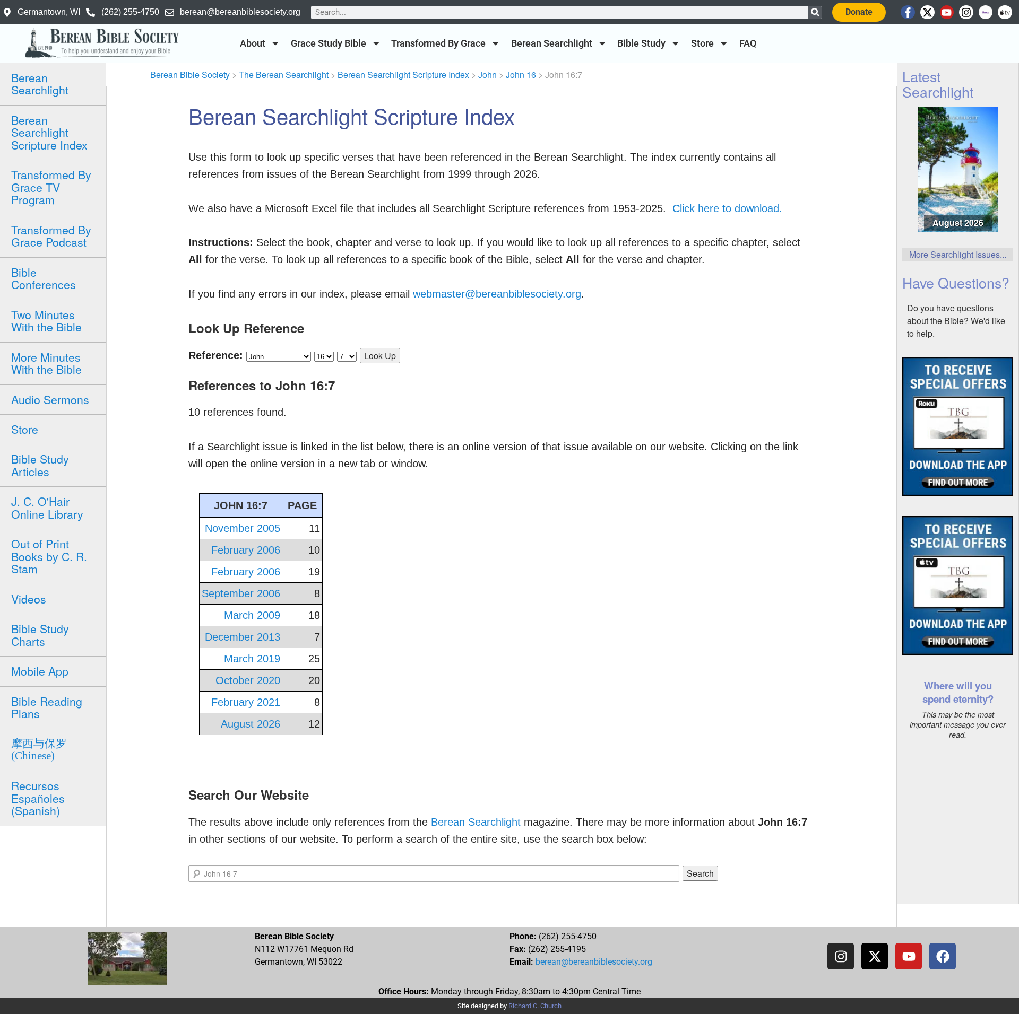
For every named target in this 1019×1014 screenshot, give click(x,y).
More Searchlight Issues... (957, 254)
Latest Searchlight (937, 84)
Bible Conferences (43, 278)
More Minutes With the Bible (46, 363)
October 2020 (247, 680)
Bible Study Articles (40, 465)
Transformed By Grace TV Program (51, 187)
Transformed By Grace (438, 43)
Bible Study (641, 43)
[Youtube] (947, 12)
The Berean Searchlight (284, 74)
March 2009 (252, 615)
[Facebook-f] (908, 12)
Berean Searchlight (551, 43)
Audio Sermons (50, 399)
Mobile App (39, 671)
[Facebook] (942, 956)
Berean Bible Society (190, 74)
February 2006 (245, 550)
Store (702, 43)
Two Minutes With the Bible (46, 321)
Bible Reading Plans (46, 707)
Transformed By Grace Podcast (51, 236)
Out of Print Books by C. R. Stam (49, 556)
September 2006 (241, 593)
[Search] (815, 12)
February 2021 (245, 702)
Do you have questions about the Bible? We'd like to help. (956, 320)
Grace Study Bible (328, 43)
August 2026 (250, 724)
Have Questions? (955, 282)
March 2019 (252, 659)
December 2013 (242, 637)
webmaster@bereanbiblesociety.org (497, 294)
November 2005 (242, 528)
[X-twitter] (927, 12)
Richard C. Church (535, 1006)
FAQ (747, 43)
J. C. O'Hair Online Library (47, 507)
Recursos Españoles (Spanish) (38, 797)
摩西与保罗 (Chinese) (39, 749)
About (252, 43)
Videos (28, 599)
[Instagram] (966, 12)
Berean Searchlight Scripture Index (49, 132)
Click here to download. (727, 208)
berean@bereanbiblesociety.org (594, 962)
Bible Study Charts (40, 634)
